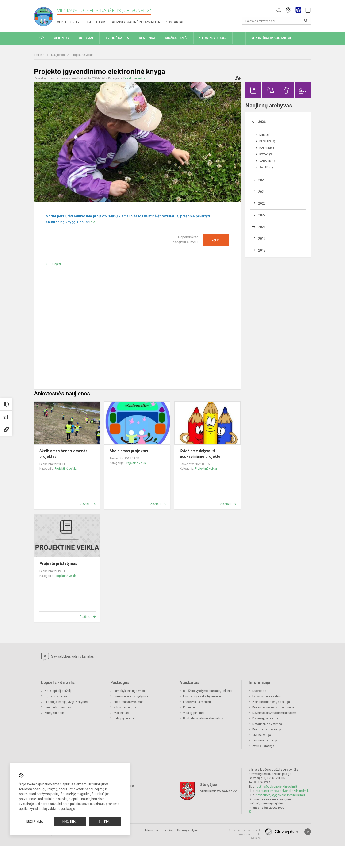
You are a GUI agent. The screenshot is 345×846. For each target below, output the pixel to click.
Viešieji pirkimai (193, 713)
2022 (262, 215)
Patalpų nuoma (124, 718)
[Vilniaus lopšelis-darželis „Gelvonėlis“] (45, 15)
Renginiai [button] (147, 38)
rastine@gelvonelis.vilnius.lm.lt (276, 786)
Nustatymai (35, 821)
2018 (262, 250)
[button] (279, 10)
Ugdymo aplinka (56, 696)
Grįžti (56, 264)
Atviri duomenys (263, 746)
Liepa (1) (265, 134)
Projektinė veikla (82, 55)
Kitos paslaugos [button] (213, 38)
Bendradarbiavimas (58, 707)
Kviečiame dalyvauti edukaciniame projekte (200, 454)
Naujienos (58, 55)
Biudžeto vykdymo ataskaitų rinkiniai (207, 691)
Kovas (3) (266, 154)
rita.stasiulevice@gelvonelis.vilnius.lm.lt (282, 790)
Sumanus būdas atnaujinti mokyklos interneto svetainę (244, 834)
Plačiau (85, 504)
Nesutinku (69, 821)
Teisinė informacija (265, 740)
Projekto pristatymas (58, 563)
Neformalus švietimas (128, 702)
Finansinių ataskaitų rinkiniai (202, 696)
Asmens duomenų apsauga (271, 702)
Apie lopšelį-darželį (58, 691)
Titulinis (39, 55)
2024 (262, 192)
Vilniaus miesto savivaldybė (219, 791)
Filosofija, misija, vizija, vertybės (66, 702)
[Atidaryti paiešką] (305, 20)
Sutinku (104, 821)
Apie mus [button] (61, 38)
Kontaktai (174, 22)
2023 (262, 203)
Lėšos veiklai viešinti (197, 702)
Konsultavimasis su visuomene (273, 707)
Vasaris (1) (267, 161)
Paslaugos (96, 22)
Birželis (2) (267, 141)
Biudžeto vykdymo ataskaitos (203, 718)
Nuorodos (259, 691)
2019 (262, 239)
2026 (262, 122)
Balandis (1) (268, 147)
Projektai (189, 707)
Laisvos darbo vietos (266, 696)
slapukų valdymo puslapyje (55, 809)
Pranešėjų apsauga (265, 718)
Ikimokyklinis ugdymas (129, 691)
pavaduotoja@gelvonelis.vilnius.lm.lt (280, 795)
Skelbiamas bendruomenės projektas (63, 454)
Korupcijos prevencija (267, 729)
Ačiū (216, 240)
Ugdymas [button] (86, 38)
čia (93, 222)
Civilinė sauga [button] (116, 38)
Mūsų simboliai (55, 713)
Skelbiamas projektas (129, 451)
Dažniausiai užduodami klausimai (274, 713)
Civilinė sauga (261, 735)
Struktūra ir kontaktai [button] (271, 38)
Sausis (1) (266, 167)
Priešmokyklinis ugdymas (131, 696)
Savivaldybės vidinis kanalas (72, 656)
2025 (262, 180)
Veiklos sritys (69, 22)
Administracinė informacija (136, 22)
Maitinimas (121, 713)
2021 (262, 227)
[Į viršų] (307, 831)
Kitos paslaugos (125, 707)
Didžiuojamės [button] (176, 38)
